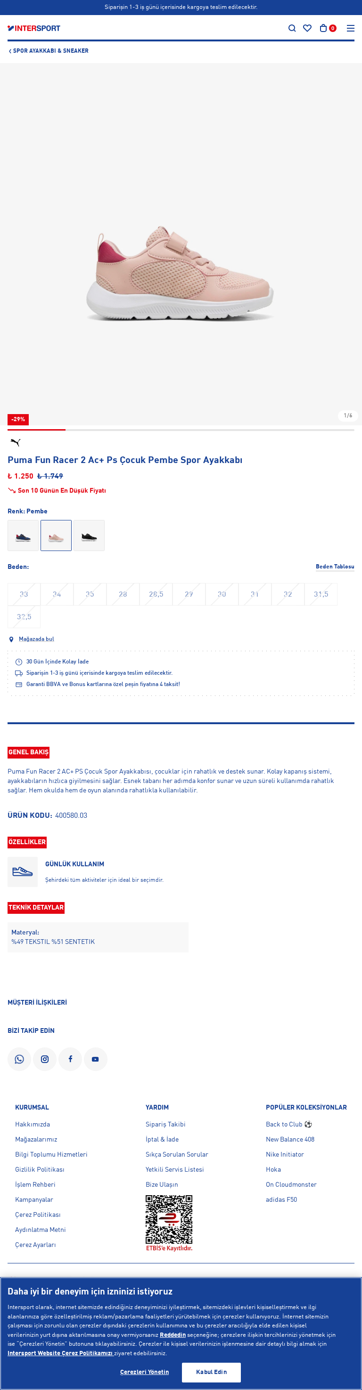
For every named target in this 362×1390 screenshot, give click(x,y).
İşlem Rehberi (35, 1185)
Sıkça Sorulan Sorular (177, 1154)
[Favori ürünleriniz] (307, 28)
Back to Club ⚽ (289, 1124)
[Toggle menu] (350, 28)
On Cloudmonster (291, 1185)
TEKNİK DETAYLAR (36, 907)
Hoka (273, 1169)
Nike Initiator (285, 1154)
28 (123, 595)
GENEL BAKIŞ (28, 752)
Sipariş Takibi (166, 1124)
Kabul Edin (211, 1372)
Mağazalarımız (36, 1139)
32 (288, 595)
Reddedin (173, 1335)
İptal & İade (162, 1139)
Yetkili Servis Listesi (175, 1169)
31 (255, 595)
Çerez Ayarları (35, 1245)
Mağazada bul (36, 639)
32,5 (24, 617)
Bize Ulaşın (162, 1185)
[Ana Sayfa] (34, 28)
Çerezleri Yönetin (144, 1372)
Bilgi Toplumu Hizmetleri (51, 1154)
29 (189, 595)
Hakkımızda (32, 1124)
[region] (181, 1333)
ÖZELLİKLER (27, 842)
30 (222, 595)
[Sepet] (323, 28)
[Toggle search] (292, 28)
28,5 (156, 595)
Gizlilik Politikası (40, 1169)
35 (90, 595)
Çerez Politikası (38, 1215)
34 (57, 595)
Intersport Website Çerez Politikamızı (61, 1353)
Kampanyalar (34, 1200)
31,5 (321, 595)
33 (24, 595)
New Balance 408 (290, 1139)
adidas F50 (281, 1200)
